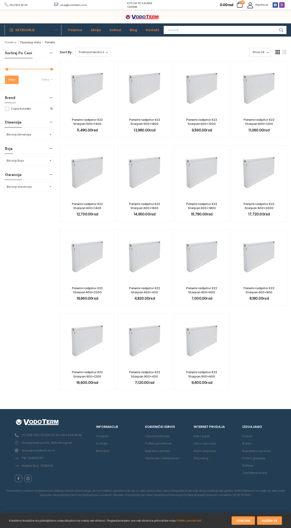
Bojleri (246, 443)
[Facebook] (275, 5)
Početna (75, 30)
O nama (102, 436)
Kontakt (152, 30)
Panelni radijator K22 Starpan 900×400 (144, 374)
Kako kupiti (202, 436)
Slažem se (269, 520)
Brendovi (102, 451)
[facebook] (18, 478)
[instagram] (28, 478)
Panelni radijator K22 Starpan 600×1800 (201, 206)
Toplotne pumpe (254, 473)
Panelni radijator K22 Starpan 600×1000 (201, 122)
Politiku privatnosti (189, 521)
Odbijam (243, 520)
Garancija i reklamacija (162, 458)
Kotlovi (115, 30)
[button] (278, 52)
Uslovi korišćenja (157, 436)
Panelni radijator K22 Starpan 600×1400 (87, 206)
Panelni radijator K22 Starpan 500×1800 (144, 122)
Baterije (248, 465)
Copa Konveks (21, 109)
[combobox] (29, 134)
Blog (133, 30)
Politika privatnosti (158, 443)
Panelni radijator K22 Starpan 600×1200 (258, 122)
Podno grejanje (253, 458)
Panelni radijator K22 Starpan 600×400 (144, 290)
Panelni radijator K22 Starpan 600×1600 (144, 206)
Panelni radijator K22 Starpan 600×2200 (87, 290)
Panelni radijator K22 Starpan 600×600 (201, 290)
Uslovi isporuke (205, 443)
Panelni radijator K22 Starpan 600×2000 (258, 206)
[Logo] (142, 17)
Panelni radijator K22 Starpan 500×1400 (87, 122)
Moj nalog (201, 458)
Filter (11, 80)
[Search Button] (281, 30)
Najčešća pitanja (157, 451)
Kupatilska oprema (256, 451)
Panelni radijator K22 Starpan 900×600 (201, 374)
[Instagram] (282, 5)
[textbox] (29, 134)
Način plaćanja (205, 451)
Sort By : (66, 52)
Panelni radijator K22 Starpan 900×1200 (87, 374)
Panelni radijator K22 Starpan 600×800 (258, 290)
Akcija (96, 30)
